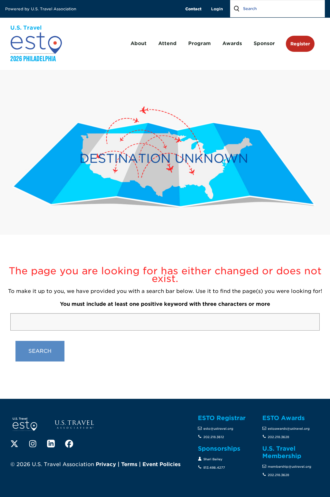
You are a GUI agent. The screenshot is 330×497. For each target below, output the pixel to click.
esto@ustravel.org (218, 428)
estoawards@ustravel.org (289, 428)
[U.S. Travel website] (74, 424)
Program (199, 43)
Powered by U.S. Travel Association (41, 8)
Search (236, 9)
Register (300, 43)
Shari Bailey (212, 459)
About (139, 43)
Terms (129, 464)
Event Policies (161, 464)
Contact (193, 8)
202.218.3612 (213, 437)
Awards (232, 43)
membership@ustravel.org (289, 466)
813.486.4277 (214, 467)
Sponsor (264, 43)
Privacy (106, 464)
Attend (167, 43)
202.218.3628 (278, 437)
